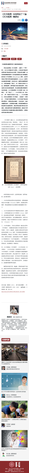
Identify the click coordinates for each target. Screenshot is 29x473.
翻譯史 (13, 58)
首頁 (2, 7)
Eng (26, 3)
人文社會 (7, 7)
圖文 (5, 51)
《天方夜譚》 (6, 58)
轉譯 (19, 58)
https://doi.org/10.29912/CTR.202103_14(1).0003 (13, 291)
